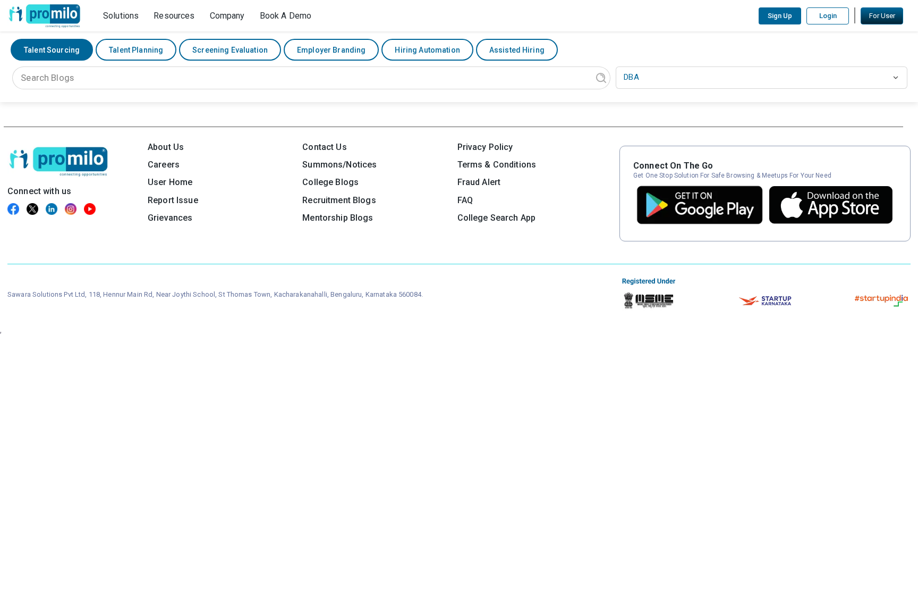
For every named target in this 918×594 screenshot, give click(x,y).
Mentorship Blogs (337, 218)
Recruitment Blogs (339, 200)
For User (882, 16)
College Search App (496, 218)
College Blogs (330, 182)
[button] (121, 16)
